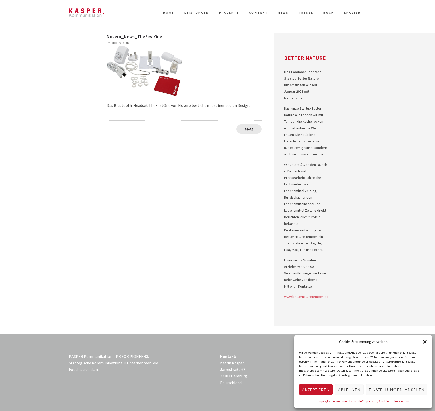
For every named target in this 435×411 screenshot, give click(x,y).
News (283, 12)
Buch (328, 12)
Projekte (229, 12)
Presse (306, 12)
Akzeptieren (316, 389)
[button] (424, 341)
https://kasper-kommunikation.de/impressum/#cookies (353, 401)
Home (168, 12)
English (352, 12)
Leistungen (196, 12)
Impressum (401, 401)
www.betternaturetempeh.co (306, 296)
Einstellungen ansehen (397, 389)
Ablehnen (349, 389)
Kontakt (258, 12)
